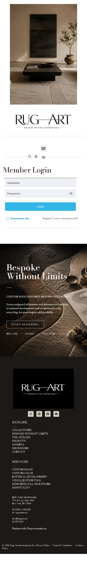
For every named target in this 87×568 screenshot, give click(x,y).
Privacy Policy (43, 545)
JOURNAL (18, 445)
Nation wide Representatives (29, 528)
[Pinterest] (39, 414)
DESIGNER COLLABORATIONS (31, 484)
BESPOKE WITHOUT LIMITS (30, 434)
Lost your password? (66, 218)
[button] (43, 148)
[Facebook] (48, 414)
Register (47, 218)
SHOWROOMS (20, 448)
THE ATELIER (21, 437)
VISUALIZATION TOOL (26, 480)
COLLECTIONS (22, 430)
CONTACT (18, 452)
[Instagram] (31, 414)
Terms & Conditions (62, 545)
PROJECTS (19, 441)
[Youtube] (56, 414)
